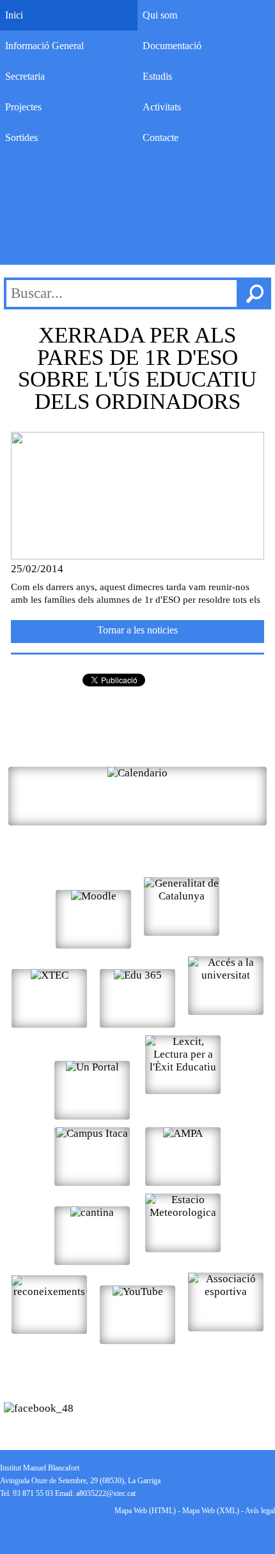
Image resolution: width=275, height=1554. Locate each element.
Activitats (162, 106)
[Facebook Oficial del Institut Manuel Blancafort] (39, 1408)
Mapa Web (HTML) (145, 1510)
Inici (14, 15)
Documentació (172, 45)
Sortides (21, 137)
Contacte (160, 137)
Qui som (160, 15)
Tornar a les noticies (137, 630)
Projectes (23, 106)
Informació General (44, 45)
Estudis (157, 76)
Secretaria (25, 76)
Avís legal (260, 1510)
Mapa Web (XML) (210, 1510)
